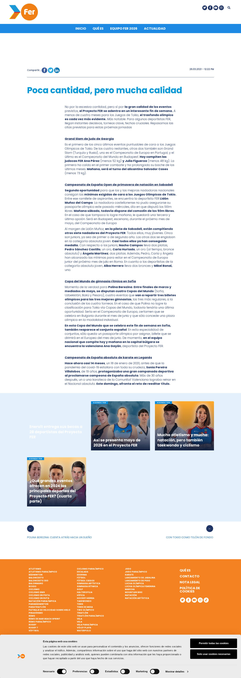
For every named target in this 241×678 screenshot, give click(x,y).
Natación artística (137, 598)
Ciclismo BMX (37, 592)
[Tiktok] (206, 600)
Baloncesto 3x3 (38, 580)
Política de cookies (190, 590)
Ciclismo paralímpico (90, 568)
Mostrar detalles (174, 671)
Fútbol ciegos (85, 580)
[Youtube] (215, 7)
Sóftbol (34, 630)
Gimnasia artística (88, 583)
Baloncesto (36, 577)
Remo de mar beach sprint (44, 618)
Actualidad (155, 28)
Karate (129, 574)
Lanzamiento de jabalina (140, 577)
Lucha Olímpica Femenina (140, 586)
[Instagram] (221, 7)
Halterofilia (84, 592)
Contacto (189, 576)
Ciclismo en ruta (39, 598)
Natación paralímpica (42, 601)
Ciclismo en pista (39, 595)
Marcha (130, 589)
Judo (128, 568)
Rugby (32, 624)
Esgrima (82, 574)
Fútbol (81, 577)
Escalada (82, 571)
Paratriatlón (37, 607)
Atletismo (35, 568)
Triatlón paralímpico (90, 615)
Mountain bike (133, 592)
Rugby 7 (33, 627)
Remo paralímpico (40, 621)
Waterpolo (84, 630)
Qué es (98, 28)
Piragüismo (36, 612)
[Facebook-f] (210, 7)
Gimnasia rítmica (87, 586)
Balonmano (36, 583)
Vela (79, 618)
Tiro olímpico (85, 610)
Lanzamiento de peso (137, 580)
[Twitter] (204, 7)
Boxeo (32, 586)
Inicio (80, 28)
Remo (32, 615)
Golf (80, 589)
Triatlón (82, 612)
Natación (131, 595)
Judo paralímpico (136, 571)
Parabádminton (38, 604)
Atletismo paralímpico (43, 571)
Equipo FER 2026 (123, 28)
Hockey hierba (85, 598)
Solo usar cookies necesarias (213, 654)
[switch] (94, 671)
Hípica (81, 595)
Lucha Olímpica (134, 583)
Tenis (80, 604)
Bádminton (35, 574)
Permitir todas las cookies (214, 643)
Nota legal (190, 582)
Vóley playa (84, 627)
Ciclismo (34, 589)
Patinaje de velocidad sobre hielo (49, 610)
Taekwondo (84, 601)
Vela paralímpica (87, 624)
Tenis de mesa (85, 607)
